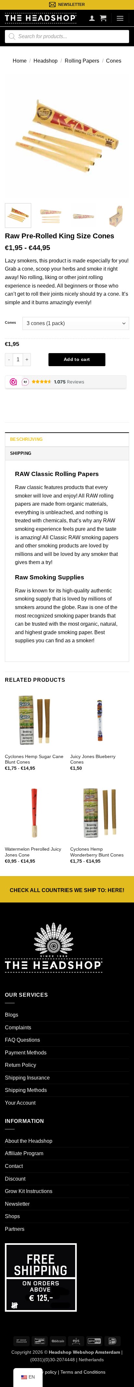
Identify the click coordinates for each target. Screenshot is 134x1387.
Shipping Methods (26, 1090)
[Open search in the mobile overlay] (67, 36)
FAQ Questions (22, 1040)
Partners (14, 1229)
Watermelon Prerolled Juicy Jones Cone (33, 852)
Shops (12, 1216)
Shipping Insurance (27, 1078)
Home (20, 61)
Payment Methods (26, 1052)
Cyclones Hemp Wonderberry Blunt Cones (97, 852)
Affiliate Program (24, 1153)
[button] (103, 18)
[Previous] (15, 136)
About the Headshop (28, 1141)
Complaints (18, 1027)
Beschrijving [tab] (26, 439)
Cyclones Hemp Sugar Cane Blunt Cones (34, 759)
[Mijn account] (92, 18)
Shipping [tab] (20, 453)
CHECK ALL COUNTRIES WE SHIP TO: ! (67, 890)
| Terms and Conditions (81, 1372)
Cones (113, 61)
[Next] (118, 136)
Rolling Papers (82, 61)
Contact (14, 1166)
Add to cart (77, 359)
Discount (15, 1179)
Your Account (20, 1103)
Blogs (11, 1015)
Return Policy (20, 1065)
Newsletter (17, 1204)
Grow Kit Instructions (28, 1191)
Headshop (46, 61)
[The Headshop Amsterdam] (40, 18)
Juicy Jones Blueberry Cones (92, 759)
